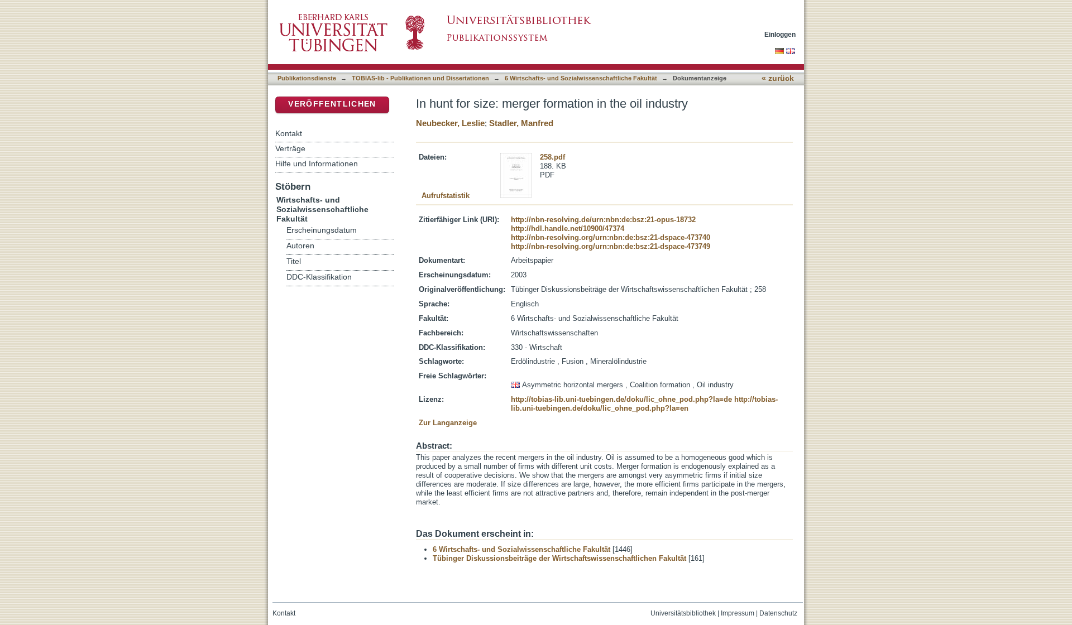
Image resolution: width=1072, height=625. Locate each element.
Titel (293, 261)
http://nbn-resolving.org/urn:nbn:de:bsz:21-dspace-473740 (610, 237)
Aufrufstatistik (446, 195)
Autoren (300, 246)
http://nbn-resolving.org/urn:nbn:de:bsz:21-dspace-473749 (610, 246)
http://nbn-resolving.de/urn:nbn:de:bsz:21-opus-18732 (603, 219)
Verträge (290, 148)
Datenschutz (778, 613)
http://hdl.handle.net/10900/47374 (567, 228)
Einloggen (780, 34)
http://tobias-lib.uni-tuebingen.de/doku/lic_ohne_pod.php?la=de (621, 399)
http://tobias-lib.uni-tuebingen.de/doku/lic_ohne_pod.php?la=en (644, 403)
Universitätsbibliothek (683, 613)
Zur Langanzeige (448, 423)
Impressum (737, 613)
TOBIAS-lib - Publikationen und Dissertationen (420, 78)
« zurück (778, 78)
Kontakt (288, 133)
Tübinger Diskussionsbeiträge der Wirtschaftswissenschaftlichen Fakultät (559, 558)
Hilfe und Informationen (316, 163)
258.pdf (552, 157)
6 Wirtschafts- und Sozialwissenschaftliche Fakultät (581, 78)
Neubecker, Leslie (450, 123)
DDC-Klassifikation (319, 277)
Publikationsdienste (306, 78)
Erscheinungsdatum (321, 230)
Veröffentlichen (332, 104)
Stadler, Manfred (521, 123)
